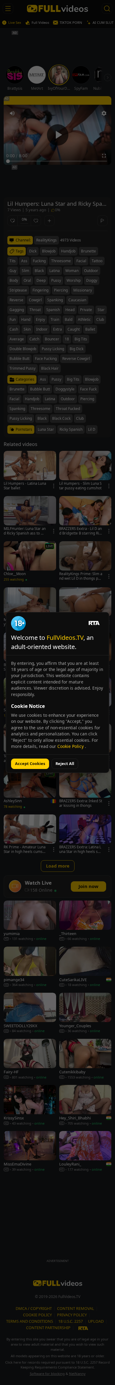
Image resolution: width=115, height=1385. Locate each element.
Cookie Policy (71, 746)
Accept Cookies (30, 763)
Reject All (65, 763)
